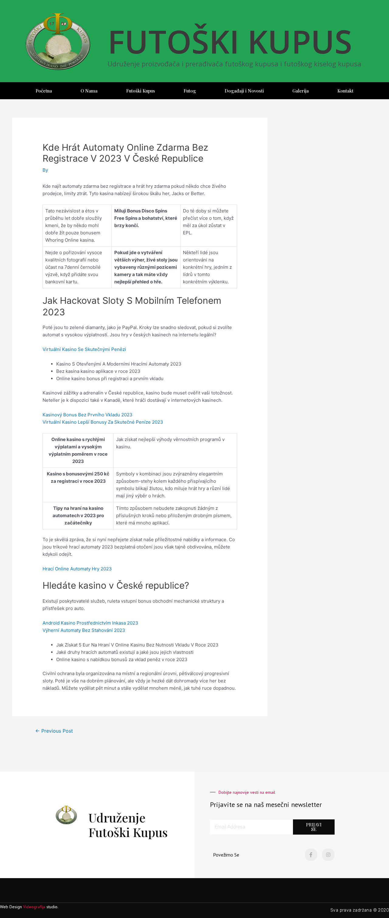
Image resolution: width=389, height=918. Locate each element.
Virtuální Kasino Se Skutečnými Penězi (84, 349)
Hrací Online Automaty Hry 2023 (77, 569)
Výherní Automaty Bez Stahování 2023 (84, 630)
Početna (44, 91)
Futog (190, 91)
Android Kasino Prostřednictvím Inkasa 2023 (90, 623)
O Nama (89, 91)
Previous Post (54, 731)
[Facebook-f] (311, 854)
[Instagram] (328, 854)
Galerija (300, 91)
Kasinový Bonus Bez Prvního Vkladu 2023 (88, 415)
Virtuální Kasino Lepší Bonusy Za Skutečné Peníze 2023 (103, 422)
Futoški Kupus (140, 91)
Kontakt (345, 91)
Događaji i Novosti (244, 91)
